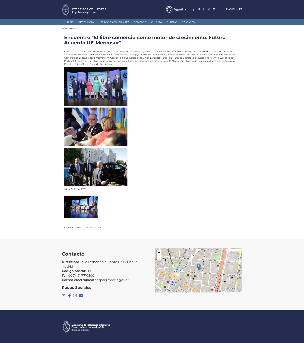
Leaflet (222, 291)
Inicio (70, 22)
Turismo (172, 22)
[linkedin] (214, 9)
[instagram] (209, 9)
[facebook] (204, 9)
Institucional (87, 22)
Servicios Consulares (115, 22)
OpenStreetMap (231, 291)
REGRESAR (70, 28)
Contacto (188, 22)
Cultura (156, 22)
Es (240, 9)
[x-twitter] (199, 9)
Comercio (140, 22)
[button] (199, 267)
